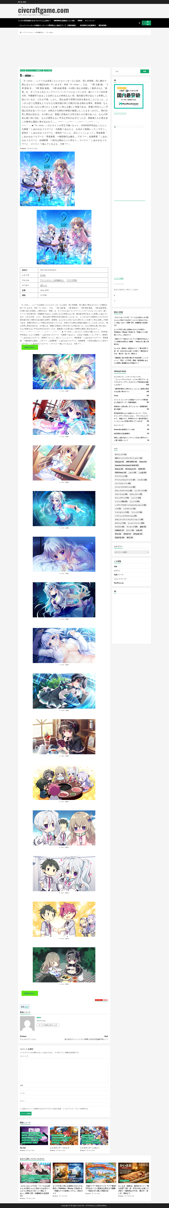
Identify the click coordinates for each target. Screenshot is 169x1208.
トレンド (136, 498)
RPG (38, 1133)
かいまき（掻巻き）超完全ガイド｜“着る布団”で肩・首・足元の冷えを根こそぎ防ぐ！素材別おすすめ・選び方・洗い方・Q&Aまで (131, 351)
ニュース (134, 501)
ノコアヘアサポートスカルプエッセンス (130, 505)
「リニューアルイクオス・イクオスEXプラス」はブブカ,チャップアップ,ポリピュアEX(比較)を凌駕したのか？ (131, 382)
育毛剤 (127, 534)
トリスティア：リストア (59, 1147)
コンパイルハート (123, 483)
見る (148, 23)
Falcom (143, 461)
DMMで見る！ (30, 347)
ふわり (132, 472)
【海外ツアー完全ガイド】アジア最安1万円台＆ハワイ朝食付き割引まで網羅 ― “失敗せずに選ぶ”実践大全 (131, 341)
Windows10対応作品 (27, 1138)
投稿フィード (118, 574)
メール (22, 1093)
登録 (115, 566)
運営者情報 (102, 25)
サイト (22, 1101)
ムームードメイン (120, 113)
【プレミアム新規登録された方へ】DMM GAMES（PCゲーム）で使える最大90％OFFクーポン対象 (48, 1178)
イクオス (142, 480)
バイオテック (129, 508)
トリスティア (55, 1142)
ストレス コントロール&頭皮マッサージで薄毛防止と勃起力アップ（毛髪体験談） (48, 25)
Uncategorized (124, 1180)
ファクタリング (122, 512)
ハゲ (118, 508)
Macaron (119, 469)
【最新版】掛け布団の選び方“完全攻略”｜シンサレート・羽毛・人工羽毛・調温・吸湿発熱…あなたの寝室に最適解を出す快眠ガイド (131, 360)
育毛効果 (137, 534)
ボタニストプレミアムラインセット (129, 519)
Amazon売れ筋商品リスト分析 (64, 20)
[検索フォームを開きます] (139, 23)
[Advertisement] (84, 51)
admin (24, 148)
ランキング (132, 526)
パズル (35, 1142)
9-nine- (23, 70)
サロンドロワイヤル (123, 490)
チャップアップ (122, 498)
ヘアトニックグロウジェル (126, 516)
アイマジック (121, 476)
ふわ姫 (142, 472)
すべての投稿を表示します (48, 1025)
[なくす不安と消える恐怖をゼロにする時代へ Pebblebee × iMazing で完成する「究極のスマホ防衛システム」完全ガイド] (68, 1173)
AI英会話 (119, 461)
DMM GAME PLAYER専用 (29, 1133)
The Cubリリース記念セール (36, 1135)
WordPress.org (118, 583)
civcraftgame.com (43, 9)
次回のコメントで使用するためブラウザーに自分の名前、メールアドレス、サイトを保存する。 (55, 1109)
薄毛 (130, 537)
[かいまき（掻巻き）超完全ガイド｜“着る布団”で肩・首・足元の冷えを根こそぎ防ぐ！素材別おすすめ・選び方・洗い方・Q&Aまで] (133, 1173)
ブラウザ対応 (47, 70)
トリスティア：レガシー (89, 1147)
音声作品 (37, 1180)
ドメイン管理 (121, 501)
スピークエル (121, 494)
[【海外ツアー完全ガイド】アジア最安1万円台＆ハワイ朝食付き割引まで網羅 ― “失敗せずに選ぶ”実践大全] (100, 1173)
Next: (86, 1037)
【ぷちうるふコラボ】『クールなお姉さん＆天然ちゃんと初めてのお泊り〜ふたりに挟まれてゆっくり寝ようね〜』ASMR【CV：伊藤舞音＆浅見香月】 (35, 1190)
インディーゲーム (26, 1142)
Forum (80, 20)
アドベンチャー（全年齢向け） (34, 70)
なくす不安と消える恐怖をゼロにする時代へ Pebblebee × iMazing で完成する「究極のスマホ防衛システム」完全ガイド (131, 332)
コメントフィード (120, 579)
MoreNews (102, 1205)
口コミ (130, 530)
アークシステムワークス (125, 480)
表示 (26, 1007)
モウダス (119, 526)
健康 (143, 526)
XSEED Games (120, 472)
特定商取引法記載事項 (88, 25)
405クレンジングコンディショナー (128, 458)
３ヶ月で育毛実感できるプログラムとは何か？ (34, 20)
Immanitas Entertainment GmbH (127, 465)
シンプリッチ (141, 490)
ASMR (23, 1180)
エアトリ (90, 1180)
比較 (139, 530)
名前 (21, 1085)
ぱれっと (43, 285)
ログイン (117, 570)
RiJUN (141, 469)
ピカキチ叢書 (118, 278)
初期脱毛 (119, 530)
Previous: (28, 1037)
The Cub (24, 1135)
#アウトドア (120, 454)
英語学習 (119, 537)
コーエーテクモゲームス (125, 487)
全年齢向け (30, 1180)
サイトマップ (89, 20)
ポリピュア (120, 523)
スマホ (56, 1180)
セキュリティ (136, 494)
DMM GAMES (131, 461)
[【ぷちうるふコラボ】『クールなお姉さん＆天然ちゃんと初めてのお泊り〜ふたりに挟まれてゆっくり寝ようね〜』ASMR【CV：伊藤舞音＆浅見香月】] (35, 1173)
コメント (24, 1056)
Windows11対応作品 (57, 1138)
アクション (38, 1138)
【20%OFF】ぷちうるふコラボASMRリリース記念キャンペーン (39, 1176)
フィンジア (136, 512)
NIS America (130, 469)
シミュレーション (87, 1142)
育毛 (118, 534)
